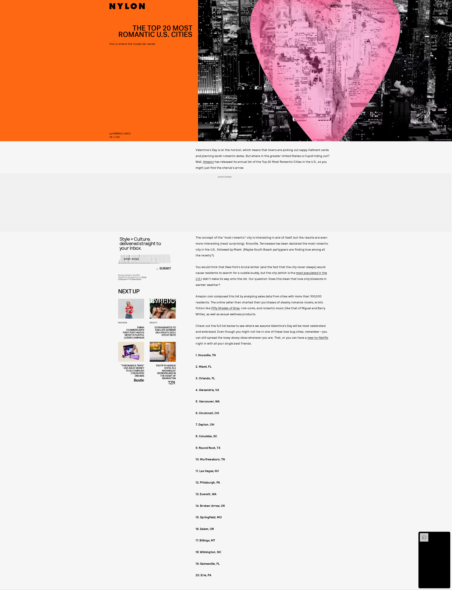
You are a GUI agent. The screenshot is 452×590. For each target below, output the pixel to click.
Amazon (208, 161)
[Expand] (422, 535)
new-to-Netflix (317, 337)
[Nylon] (127, 6)
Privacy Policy (135, 279)
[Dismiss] (446, 535)
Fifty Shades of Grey (225, 308)
